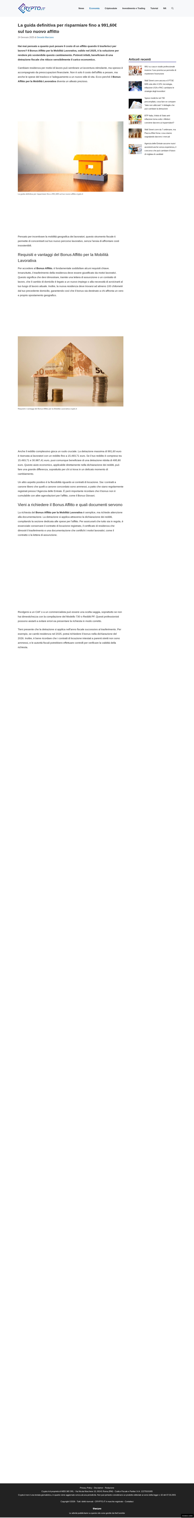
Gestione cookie (187, 1516)
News (81, 8)
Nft (164, 8)
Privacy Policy (86, 1488)
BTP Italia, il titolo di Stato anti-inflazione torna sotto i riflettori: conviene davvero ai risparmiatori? (159, 119)
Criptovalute (111, 8)
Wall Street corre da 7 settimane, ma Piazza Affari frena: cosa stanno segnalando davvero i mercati (160, 133)
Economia (94, 8)
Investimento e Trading (133, 8)
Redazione (109, 1488)
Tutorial (154, 8)
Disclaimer (98, 1488)
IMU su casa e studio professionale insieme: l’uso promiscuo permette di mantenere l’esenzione (160, 70)
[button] (172, 8)
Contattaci (129, 1501)
